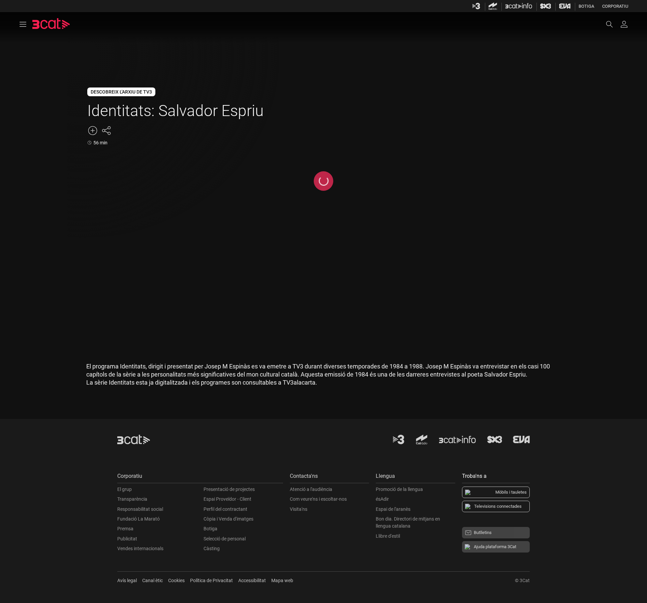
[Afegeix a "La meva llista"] (92, 130)
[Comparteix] (106, 130)
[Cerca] (612, 24)
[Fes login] (624, 24)
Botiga (586, 6)
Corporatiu (615, 6)
